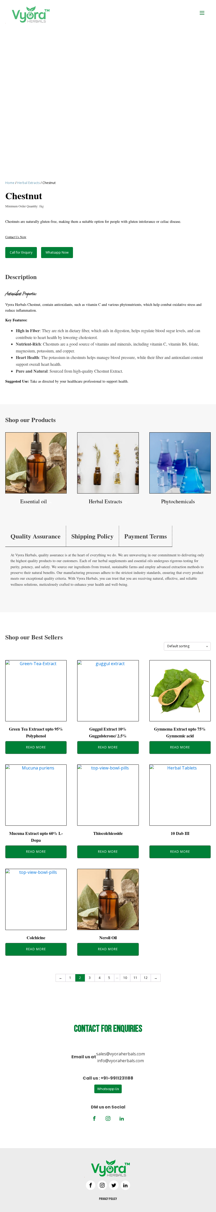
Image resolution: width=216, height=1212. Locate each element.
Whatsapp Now (57, 252)
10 (125, 977)
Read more (36, 747)
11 (135, 977)
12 (146, 977)
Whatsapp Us (108, 1089)
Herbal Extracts (28, 183)
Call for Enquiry (21, 252)
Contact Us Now (15, 237)
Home (9, 183)
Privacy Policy (108, 1199)
